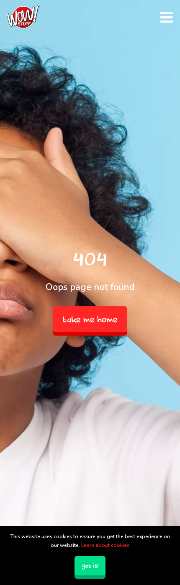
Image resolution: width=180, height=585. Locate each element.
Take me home (90, 319)
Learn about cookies (105, 545)
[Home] (23, 16)
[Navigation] (166, 16)
